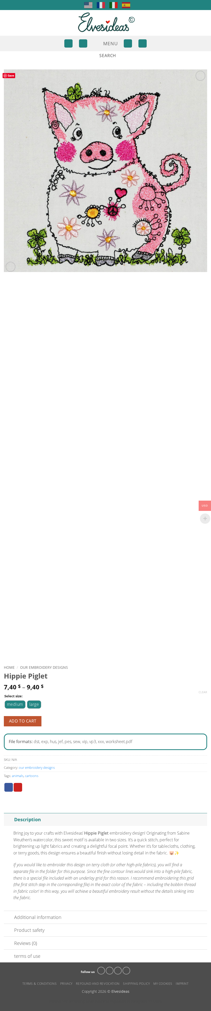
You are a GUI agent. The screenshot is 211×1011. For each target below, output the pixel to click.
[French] (101, 5)
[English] (88, 5)
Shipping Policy (136, 983)
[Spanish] (126, 5)
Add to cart (23, 721)
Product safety (29, 930)
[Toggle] (9, 819)
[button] (83, 43)
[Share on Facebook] (8, 787)
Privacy (66, 983)
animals (17, 775)
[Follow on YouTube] (126, 970)
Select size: (13, 696)
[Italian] (113, 5)
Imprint (182, 983)
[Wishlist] (128, 43)
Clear (203, 692)
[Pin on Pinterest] (18, 787)
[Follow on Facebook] (101, 970)
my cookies (162, 983)
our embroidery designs (44, 667)
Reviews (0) (25, 943)
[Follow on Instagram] (109, 970)
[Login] (68, 43)
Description (27, 819)
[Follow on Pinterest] (118, 970)
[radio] (15, 704)
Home (9, 667)
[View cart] (142, 43)
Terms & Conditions (39, 983)
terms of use (27, 956)
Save (11, 75)
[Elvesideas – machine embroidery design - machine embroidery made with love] (105, 23)
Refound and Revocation (97, 983)
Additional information (37, 917)
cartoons (31, 775)
